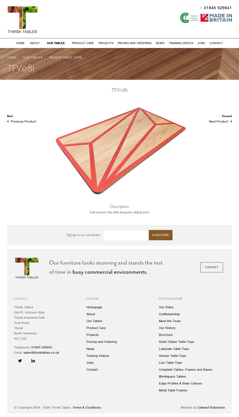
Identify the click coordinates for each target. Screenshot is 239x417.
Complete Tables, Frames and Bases (185, 369)
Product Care (83, 43)
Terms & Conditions (86, 407)
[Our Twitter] (20, 360)
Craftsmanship (169, 314)
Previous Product (21, 118)
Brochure (166, 335)
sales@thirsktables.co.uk (41, 352)
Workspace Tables (172, 376)
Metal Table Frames (173, 390)
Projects (106, 43)
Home (20, 43)
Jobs (201, 43)
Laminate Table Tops (174, 349)
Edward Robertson (211, 407)
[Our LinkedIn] (33, 360)
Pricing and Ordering (134, 43)
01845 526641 (218, 7)
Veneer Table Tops (172, 356)
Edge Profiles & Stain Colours (180, 383)
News (160, 43)
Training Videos (181, 43)
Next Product (220, 118)
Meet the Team (170, 321)
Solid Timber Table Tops (176, 342)
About (35, 43)
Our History (167, 328)
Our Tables (56, 43)
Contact (216, 43)
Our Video (166, 307)
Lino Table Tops (170, 363)
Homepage (94, 307)
